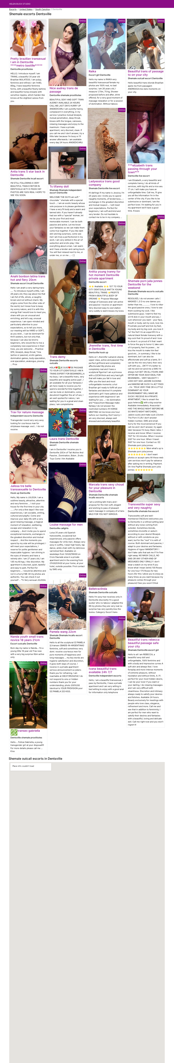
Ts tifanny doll (59, 186)
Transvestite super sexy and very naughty (144, 506)
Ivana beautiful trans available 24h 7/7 (102, 670)
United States (25, 9)
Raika (92, 71)
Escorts (13, 9)
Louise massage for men (66, 524)
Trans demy (58, 357)
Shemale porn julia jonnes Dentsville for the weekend (145, 284)
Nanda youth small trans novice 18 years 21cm (27, 638)
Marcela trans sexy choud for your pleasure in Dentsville (106, 488)
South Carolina (42, 9)
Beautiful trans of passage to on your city (146, 73)
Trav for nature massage (27, 412)
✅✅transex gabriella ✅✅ (25, 732)
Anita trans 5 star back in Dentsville (27, 173)
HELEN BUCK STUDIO (19, 4)
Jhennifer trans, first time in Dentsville (106, 347)
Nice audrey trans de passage (64, 89)
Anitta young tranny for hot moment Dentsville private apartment (104, 275)
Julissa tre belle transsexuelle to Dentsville (28, 487)
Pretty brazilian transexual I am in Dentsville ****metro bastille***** (28, 62)
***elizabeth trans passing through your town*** (142, 169)
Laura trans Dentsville (64, 438)
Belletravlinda (98, 588)
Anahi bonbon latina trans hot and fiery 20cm (27, 278)
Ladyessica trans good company (104, 183)
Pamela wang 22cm (63, 631)
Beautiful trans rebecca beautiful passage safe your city (143, 643)
